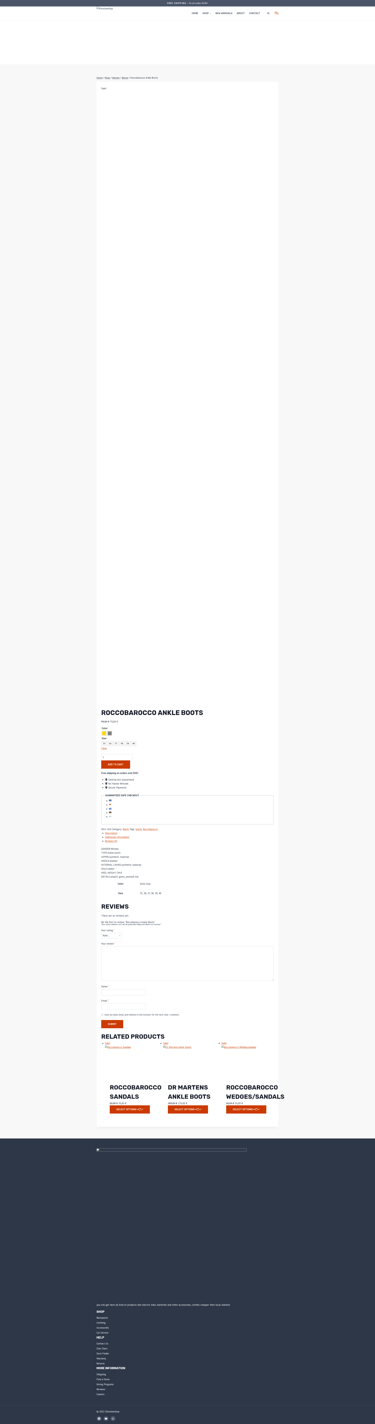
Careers (100, 1394)
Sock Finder (103, 1353)
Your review (108, 943)
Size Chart (102, 1348)
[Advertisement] (187, 42)
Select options (126, 1109)
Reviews (101, 1389)
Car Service (102, 1332)
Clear (104, 748)
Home (195, 13)
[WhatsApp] (112, 1418)
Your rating (107, 930)
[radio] (104, 733)
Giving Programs (105, 1384)
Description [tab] (111, 833)
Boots (126, 829)
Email (105, 1000)
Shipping (101, 1374)
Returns (101, 1363)
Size (104, 738)
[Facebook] (99, 1418)
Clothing (101, 1322)
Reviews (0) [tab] (111, 841)
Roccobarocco (150, 829)
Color (105, 728)
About (241, 13)
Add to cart (115, 764)
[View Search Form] (268, 13)
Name (105, 986)
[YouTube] (106, 1418)
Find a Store (103, 1379)
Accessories (103, 1327)
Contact (254, 13)
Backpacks (102, 1317)
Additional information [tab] (117, 837)
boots (139, 829)
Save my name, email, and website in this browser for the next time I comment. (141, 1014)
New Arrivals (223, 13)
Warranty (101, 1358)
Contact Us (102, 1343)
